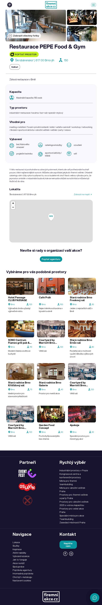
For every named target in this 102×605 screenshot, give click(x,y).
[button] (51, 217)
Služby (16, 545)
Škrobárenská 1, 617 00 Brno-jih (34, 60)
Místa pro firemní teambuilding (68, 482)
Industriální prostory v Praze (74, 470)
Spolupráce (18, 566)
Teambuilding (66, 519)
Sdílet (14, 67)
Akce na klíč (19, 563)
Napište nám (68, 545)
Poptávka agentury (22, 570)
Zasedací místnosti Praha (72, 522)
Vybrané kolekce (21, 556)
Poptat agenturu (51, 259)
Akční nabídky (19, 552)
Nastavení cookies (22, 580)
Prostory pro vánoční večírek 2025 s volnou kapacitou (74, 503)
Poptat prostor (26, 54)
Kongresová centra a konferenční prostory (70, 475)
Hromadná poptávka (23, 573)
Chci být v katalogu (22, 577)
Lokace (16, 542)
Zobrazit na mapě (82, 194)
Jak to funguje (20, 559)
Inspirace (17, 549)
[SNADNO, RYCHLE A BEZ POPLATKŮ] (51, 5)
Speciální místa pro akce (72, 515)
